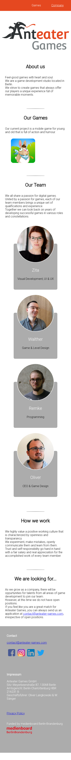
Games (36, 5)
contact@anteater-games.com (43, 613)
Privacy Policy (16, 713)
